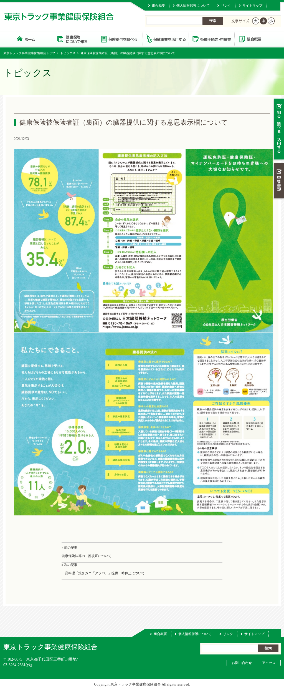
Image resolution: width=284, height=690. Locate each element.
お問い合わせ (242, 663)
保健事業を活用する (165, 38)
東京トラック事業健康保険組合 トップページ (26, 38)
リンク (226, 5)
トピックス (67, 53)
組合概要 (158, 5)
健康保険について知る (73, 38)
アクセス (268, 663)
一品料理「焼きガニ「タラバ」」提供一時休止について (103, 573)
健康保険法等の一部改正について (86, 556)
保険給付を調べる (119, 38)
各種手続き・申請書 (211, 38)
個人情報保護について (193, 5)
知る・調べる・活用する (278, 129)
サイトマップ (252, 5)
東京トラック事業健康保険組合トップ (29, 53)
